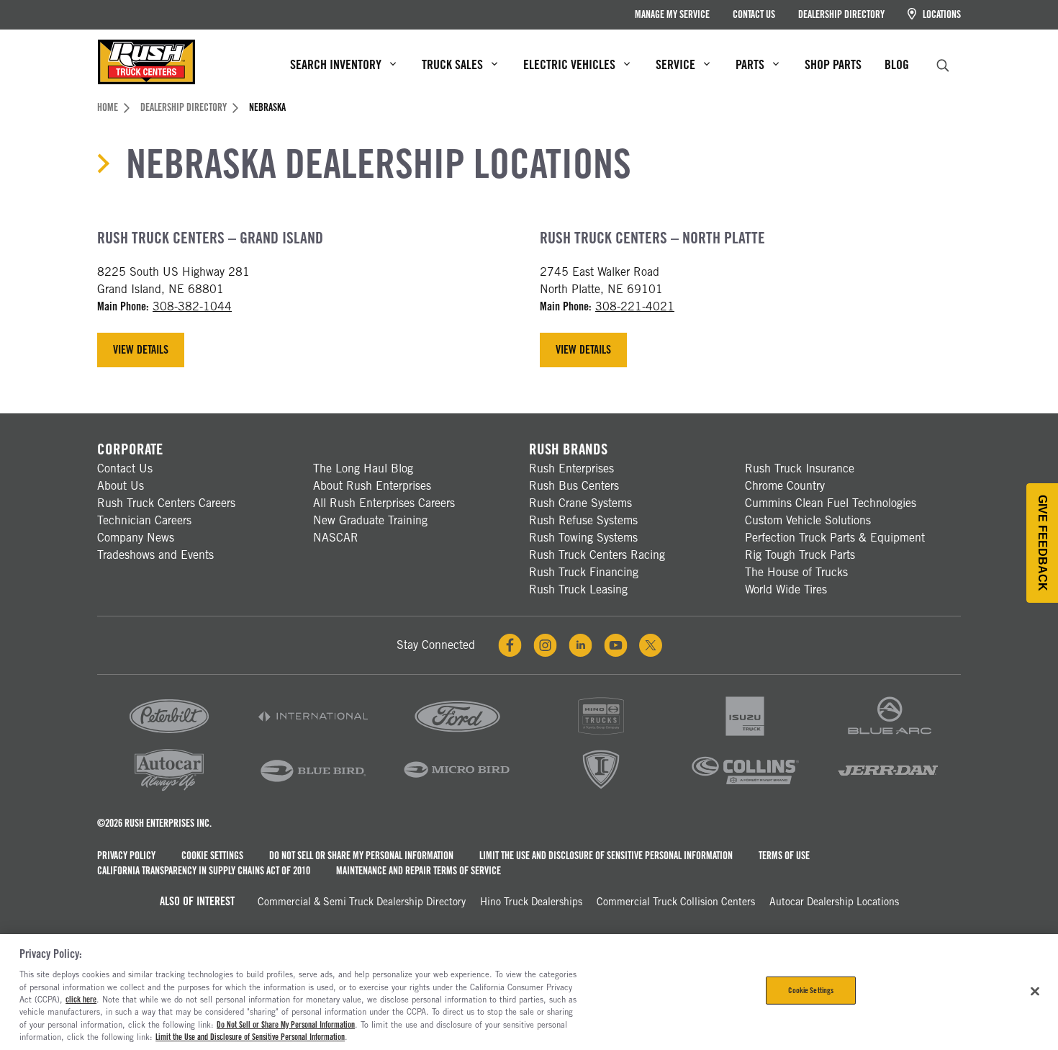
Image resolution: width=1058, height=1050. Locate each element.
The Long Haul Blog (363, 468)
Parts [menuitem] (750, 64)
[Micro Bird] (457, 790)
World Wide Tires (786, 589)
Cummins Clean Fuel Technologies (830, 503)
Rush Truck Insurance (799, 468)
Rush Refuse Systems (583, 520)
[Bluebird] (313, 790)
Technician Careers (144, 520)
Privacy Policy (126, 855)
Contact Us (754, 14)
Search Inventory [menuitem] (335, 64)
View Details (140, 349)
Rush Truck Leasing (578, 589)
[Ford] (457, 736)
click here (80, 1000)
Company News (135, 537)
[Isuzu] (745, 736)
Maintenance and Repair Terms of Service (418, 870)
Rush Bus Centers (574, 486)
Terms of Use (784, 855)
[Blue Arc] (889, 736)
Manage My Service (672, 14)
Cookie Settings (212, 855)
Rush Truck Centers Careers (166, 503)
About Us (120, 486)
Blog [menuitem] (897, 64)
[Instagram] (545, 645)
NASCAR (335, 537)
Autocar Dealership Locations (834, 901)
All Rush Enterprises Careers (384, 503)
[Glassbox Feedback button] (1042, 543)
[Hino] (601, 736)
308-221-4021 (634, 306)
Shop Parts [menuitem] (833, 64)
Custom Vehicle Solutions (808, 520)
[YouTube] (616, 645)
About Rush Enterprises (372, 486)
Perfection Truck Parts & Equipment (835, 537)
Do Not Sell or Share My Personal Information (361, 855)
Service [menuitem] (675, 64)
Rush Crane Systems (580, 503)
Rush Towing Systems (583, 537)
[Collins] (745, 790)
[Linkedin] (580, 645)
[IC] (601, 790)
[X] (650, 645)
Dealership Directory (841, 14)
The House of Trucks (796, 572)
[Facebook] (510, 645)
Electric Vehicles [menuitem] (569, 64)
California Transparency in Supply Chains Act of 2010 (203, 870)
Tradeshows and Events (155, 555)
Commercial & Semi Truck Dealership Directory (362, 901)
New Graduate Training (370, 520)
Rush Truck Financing (583, 572)
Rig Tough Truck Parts (800, 555)
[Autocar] (169, 790)
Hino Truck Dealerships (531, 901)
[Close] (1035, 991)
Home (107, 107)
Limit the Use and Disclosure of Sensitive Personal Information (606, 855)
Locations (941, 14)
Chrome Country (785, 486)
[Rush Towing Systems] (889, 790)
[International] (313, 736)
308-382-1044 (192, 306)
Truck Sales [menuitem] (452, 64)
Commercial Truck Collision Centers (676, 901)
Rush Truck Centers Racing (597, 555)
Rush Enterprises (571, 468)
